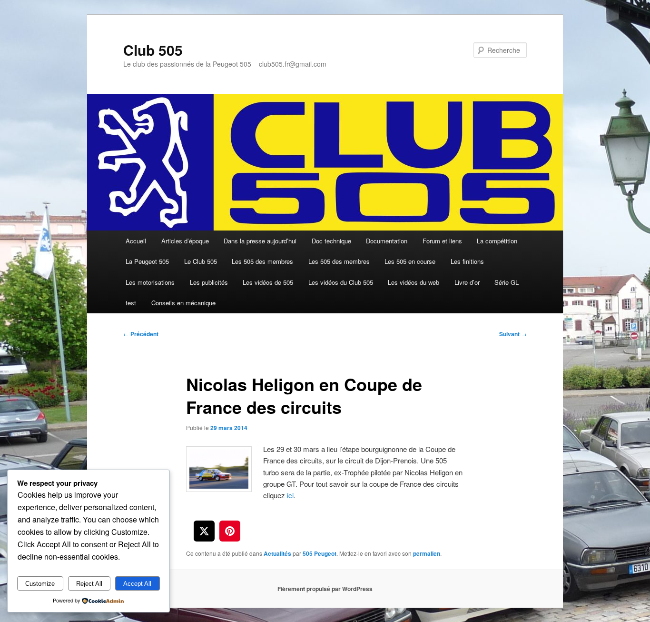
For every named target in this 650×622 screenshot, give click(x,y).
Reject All (89, 583)
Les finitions (467, 261)
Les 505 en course (409, 261)
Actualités (277, 553)
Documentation (386, 240)
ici (290, 495)
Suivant (513, 334)
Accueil (136, 240)
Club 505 (153, 50)
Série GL (506, 282)
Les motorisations (150, 282)
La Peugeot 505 (147, 261)
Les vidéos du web (413, 282)
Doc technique (331, 240)
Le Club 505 (200, 261)
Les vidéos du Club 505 (340, 282)
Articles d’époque (185, 240)
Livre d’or (467, 282)
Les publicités (209, 282)
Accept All (137, 583)
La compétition (497, 240)
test (131, 302)
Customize (40, 583)
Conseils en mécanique (183, 302)
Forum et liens (442, 240)
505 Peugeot (319, 553)
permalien (426, 553)
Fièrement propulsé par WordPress (325, 588)
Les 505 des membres (262, 261)
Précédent (140, 334)
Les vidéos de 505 (268, 282)
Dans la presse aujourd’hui (260, 240)
